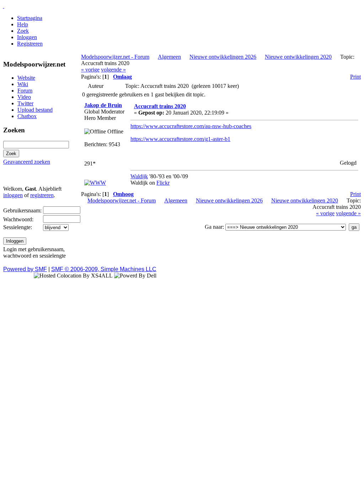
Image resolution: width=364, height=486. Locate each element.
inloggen (13, 195)
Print (355, 77)
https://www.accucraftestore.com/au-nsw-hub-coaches (190, 126)
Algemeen (169, 57)
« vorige (90, 70)
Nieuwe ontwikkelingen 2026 (222, 57)
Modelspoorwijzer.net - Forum (115, 57)
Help (22, 24)
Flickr (163, 183)
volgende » (113, 70)
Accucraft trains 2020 (160, 106)
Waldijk (139, 176)
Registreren (30, 44)
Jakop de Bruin (103, 105)
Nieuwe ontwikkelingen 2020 (298, 57)
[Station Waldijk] (95, 183)
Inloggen (27, 37)
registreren (42, 195)
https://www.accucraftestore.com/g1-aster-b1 (180, 139)
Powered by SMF (25, 269)
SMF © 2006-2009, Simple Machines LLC (103, 269)
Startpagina (29, 18)
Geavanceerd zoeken (26, 162)
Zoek (23, 31)
